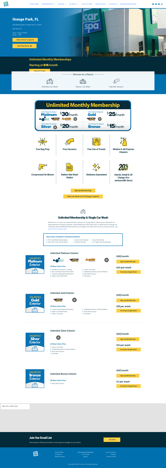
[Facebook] (153, 4)
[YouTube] (159, 4)
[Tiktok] (162, 4)
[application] (54, 4)
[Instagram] (156, 4)
